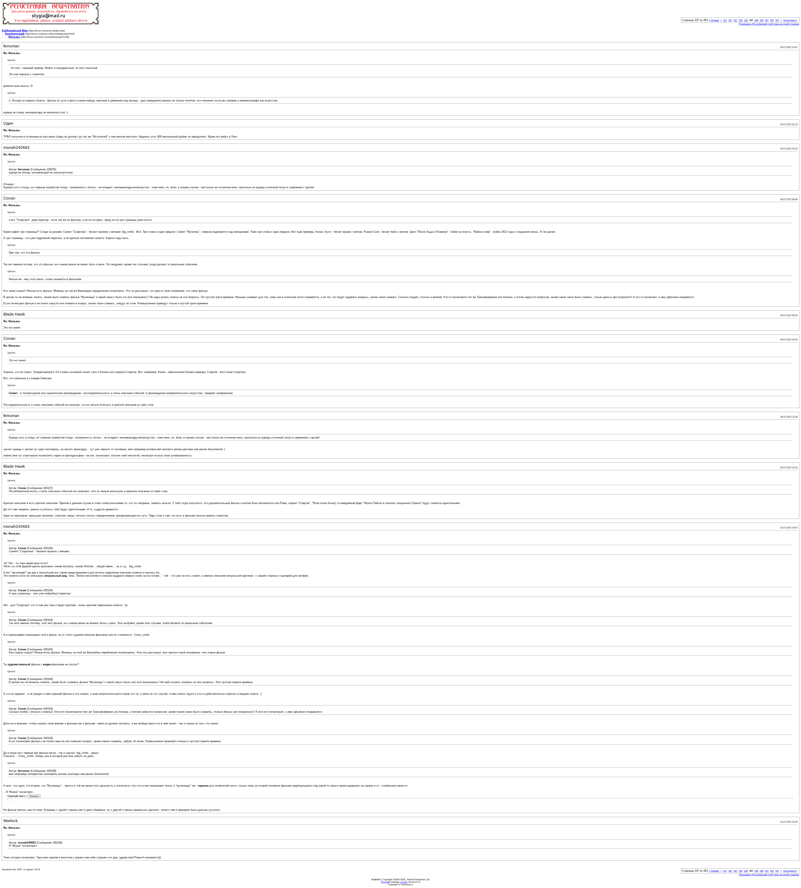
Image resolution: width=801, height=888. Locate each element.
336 (746, 20)
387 (772, 20)
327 (735, 20)
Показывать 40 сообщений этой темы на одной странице (769, 24)
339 (761, 20)
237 (725, 20)
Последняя (790, 20)
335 (741, 20)
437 (777, 20)
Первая (714, 20)
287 (730, 20)
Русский (385, 882)
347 (767, 20)
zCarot (403, 882)
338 (756, 20)
